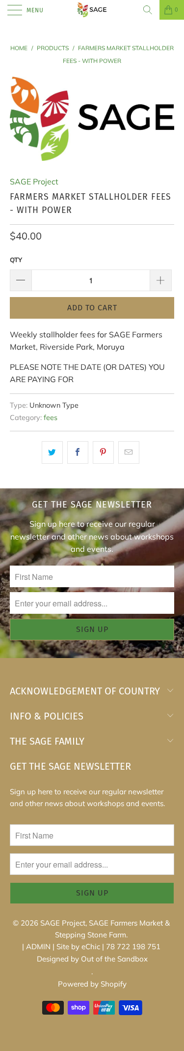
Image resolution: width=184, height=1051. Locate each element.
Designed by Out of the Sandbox (92, 958)
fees (50, 417)
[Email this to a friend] (128, 452)
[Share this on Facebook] (77, 452)
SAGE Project (34, 181)
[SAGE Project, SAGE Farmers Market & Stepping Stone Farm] (92, 10)
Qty (16, 260)
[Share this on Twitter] (52, 452)
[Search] (147, 10)
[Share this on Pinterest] (103, 452)
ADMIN (38, 946)
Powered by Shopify (92, 984)
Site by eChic (78, 946)
